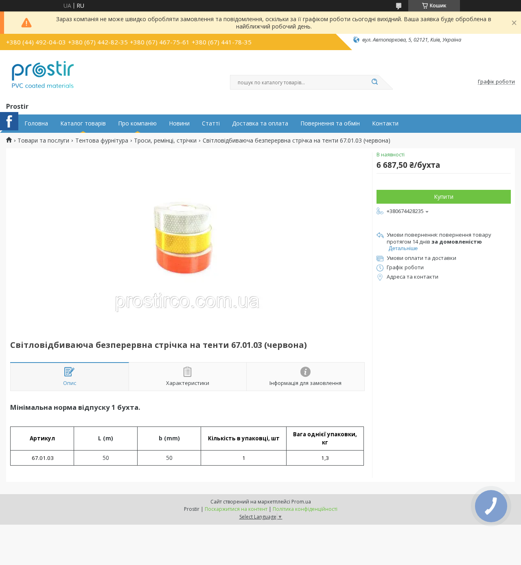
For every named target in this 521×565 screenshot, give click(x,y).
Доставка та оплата (260, 123)
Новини (179, 123)
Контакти (385, 123)
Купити (443, 196)
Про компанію (137, 123)
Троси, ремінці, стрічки (165, 140)
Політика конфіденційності (305, 509)
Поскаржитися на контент (236, 509)
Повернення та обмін (330, 123)
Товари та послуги (43, 140)
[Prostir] (42, 74)
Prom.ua (301, 501)
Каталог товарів (83, 123)
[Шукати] (374, 82)
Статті (211, 123)
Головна (36, 123)
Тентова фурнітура (101, 140)
